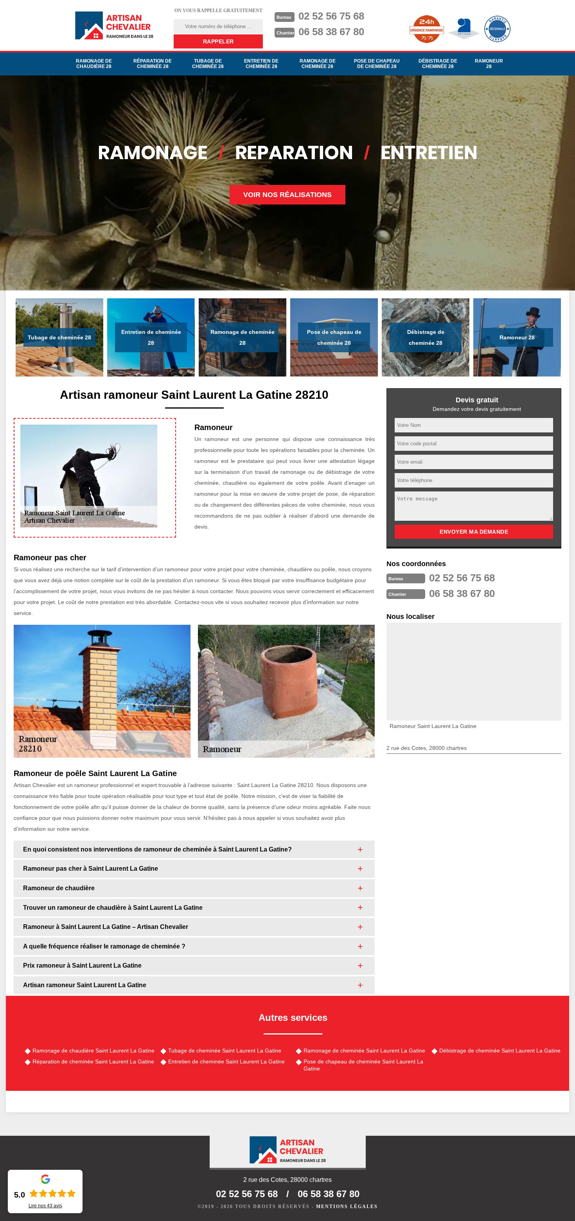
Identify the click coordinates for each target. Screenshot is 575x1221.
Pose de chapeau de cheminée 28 (377, 63)
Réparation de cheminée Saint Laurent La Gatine (93, 1061)
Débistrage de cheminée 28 (438, 63)
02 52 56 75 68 (331, 16)
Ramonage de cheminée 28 (318, 63)
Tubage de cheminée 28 (208, 63)
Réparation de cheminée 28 (152, 63)
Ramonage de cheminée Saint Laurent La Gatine (364, 1050)
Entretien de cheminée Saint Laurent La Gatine (226, 1061)
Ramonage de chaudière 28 (94, 63)
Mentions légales (347, 1206)
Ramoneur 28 (489, 63)
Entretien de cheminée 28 (261, 63)
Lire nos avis (45, 1205)
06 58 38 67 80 (331, 32)
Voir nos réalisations (287, 195)
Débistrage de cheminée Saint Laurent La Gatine (500, 1050)
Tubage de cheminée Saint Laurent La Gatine (224, 1050)
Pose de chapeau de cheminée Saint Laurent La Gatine (363, 1065)
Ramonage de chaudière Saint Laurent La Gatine (93, 1050)
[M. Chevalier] (114, 25)
